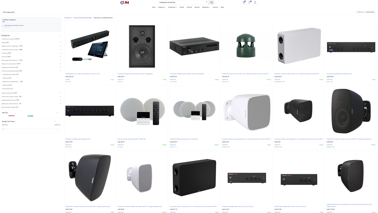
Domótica (5, 53)
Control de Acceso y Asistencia (10, 50)
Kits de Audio (6, 89)
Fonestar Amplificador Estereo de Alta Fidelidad (187, 74)
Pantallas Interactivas (9, 74)
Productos (67, 18)
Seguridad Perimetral (8, 67)
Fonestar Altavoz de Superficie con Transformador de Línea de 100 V (246, 139)
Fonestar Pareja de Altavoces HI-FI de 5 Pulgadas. (135, 74)
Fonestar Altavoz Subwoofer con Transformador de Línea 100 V (296, 74)
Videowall (5, 78)
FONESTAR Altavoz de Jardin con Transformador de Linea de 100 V (245, 74)
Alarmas (4, 57)
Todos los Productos (8, 39)
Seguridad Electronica (9, 100)
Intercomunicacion (8, 93)
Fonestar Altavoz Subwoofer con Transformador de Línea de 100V (193, 206)
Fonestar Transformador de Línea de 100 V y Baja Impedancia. (140, 206)
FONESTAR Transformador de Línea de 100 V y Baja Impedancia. (349, 139)
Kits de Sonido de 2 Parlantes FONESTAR (132, 139)
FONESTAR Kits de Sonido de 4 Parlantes (184, 139)
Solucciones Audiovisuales (10, 71)
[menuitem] (153, 7)
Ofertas (4, 42)
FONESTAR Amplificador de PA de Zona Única (290, 206)
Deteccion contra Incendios (10, 104)
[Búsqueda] (211, 2)
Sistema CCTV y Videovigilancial (10, 46)
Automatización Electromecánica (10, 60)
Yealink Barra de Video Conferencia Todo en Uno (82, 74)
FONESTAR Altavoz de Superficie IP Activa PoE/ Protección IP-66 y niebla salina (349, 205)
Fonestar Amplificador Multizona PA (339, 74)
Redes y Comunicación (9, 64)
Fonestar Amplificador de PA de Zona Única (237, 206)
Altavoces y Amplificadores (11, 82)
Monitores (5, 85)
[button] (370, 12)
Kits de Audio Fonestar (9, 107)
